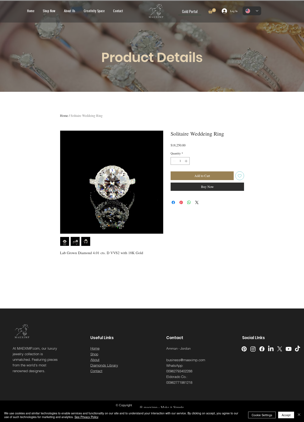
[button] (212, 10)
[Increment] (186, 161)
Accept (286, 415)
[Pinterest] (244, 348)
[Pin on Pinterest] (181, 202)
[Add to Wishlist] (239, 175)
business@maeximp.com (185, 360)
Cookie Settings (262, 415)
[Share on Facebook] (173, 202)
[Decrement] (173, 161)
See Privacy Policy (86, 417)
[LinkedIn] (270, 348)
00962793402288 (179, 371)
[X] (279, 348)
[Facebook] (262, 348)
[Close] (299, 415)
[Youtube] (288, 348)
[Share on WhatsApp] (189, 202)
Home (64, 115)
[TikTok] (297, 348)
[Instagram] (253, 348)
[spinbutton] (180, 161)
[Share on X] (196, 202)
